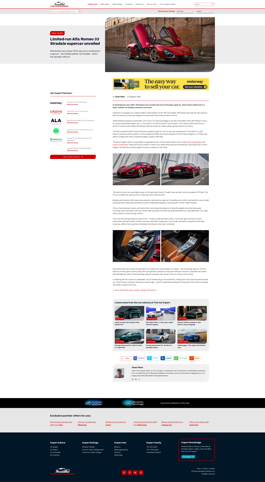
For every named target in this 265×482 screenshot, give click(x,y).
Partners (117, 452)
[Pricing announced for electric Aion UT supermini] (129, 336)
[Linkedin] (136, 379)
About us (117, 447)
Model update (152, 319)
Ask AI (79, 11)
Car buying (54, 447)
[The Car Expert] (59, 4)
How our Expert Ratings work (92, 450)
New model (57, 33)
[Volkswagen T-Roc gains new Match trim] (192, 336)
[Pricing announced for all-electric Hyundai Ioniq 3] (160, 336)
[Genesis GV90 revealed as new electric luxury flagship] (192, 313)
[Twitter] (139, 379)
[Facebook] (129, 472)
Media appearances (121, 450)
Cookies (212, 468)
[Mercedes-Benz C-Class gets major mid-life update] (160, 313)
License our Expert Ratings (91, 452)
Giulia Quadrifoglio (194, 142)
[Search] (212, 4)
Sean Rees (120, 96)
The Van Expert (151, 447)
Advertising (118, 455)
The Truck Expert (152, 450)
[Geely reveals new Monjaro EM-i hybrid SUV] (129, 313)
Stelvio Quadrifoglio (120, 144)
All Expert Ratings (88, 447)
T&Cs (199, 468)
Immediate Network (153, 452)
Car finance (54, 450)
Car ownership (55, 452)
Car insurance (55, 455)
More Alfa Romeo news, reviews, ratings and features (135, 290)
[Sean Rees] (122, 373)
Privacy (205, 468)
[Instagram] (133, 379)
